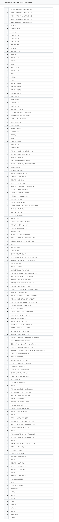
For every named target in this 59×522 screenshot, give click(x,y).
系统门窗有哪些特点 (16, 263)
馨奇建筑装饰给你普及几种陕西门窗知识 (21, 279)
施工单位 (13, 482)
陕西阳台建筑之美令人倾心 (18, 469)
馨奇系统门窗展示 (15, 148)
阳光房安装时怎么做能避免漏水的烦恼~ (21, 222)
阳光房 (12, 80)
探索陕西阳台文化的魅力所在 (18, 180)
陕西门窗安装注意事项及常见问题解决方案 (22, 389)
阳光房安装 (13, 77)
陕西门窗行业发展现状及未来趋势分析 (20, 395)
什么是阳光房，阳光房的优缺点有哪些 (20, 234)
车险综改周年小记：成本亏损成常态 (20, 369)
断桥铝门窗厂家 (15, 45)
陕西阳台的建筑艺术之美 (17, 479)
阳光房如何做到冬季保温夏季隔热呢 (20, 193)
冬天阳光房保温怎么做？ (17, 199)
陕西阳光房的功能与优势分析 (18, 405)
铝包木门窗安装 (15, 99)
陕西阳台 (13, 244)
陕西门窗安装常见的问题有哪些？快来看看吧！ (23, 283)
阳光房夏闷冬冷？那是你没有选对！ (20, 196)
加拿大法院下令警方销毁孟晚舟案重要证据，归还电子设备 (26, 337)
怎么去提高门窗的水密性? (17, 308)
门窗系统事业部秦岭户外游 (18, 485)
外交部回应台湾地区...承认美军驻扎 (20, 334)
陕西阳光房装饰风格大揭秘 (18, 398)
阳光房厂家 (13, 61)
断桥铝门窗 (13, 32)
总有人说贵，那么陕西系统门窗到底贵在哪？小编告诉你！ (26, 289)
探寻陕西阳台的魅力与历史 (18, 463)
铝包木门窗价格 (15, 106)
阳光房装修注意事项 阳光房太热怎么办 (21, 305)
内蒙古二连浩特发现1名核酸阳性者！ (20, 353)
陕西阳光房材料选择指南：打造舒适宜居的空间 (23, 238)
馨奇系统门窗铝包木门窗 (17, 109)
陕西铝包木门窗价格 (16, 90)
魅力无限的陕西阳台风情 (17, 170)
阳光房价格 (13, 64)
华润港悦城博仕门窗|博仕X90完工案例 (20, 115)
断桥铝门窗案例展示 (16, 141)
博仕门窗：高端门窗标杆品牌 (18, 254)
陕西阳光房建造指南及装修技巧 (19, 411)
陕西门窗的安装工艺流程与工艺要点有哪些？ (22, 276)
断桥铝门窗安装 (15, 35)
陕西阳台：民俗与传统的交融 (18, 447)
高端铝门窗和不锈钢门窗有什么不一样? (21, 315)
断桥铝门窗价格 (15, 41)
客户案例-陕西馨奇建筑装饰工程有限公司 (21, 13)
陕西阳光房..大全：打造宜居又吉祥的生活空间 (22, 421)
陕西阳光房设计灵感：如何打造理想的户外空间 (23, 443)
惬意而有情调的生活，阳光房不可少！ (20, 270)
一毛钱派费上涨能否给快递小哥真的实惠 (21, 363)
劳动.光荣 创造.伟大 (16, 379)
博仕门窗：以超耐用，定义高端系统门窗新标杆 (23, 164)
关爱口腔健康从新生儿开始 (18, 382)
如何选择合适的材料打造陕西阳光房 (20, 408)
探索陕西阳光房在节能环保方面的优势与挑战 (22, 241)
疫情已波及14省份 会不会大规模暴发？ (21, 331)
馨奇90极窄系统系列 (16, 128)
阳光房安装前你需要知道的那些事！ (20, 225)
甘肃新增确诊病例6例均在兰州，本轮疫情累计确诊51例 (25, 344)
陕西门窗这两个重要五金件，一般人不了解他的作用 (24, 296)
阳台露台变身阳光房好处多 (18, 209)
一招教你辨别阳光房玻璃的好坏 (19, 228)
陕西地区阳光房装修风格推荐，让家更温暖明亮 (23, 186)
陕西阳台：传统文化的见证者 (18, 466)
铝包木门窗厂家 (15, 103)
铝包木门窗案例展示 (16, 122)
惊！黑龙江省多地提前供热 (18, 357)
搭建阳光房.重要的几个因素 (18, 202)
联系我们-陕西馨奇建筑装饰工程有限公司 (21, 22)
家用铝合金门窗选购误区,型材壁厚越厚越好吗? (23, 299)
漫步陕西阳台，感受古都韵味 (18, 476)
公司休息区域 (14, 488)
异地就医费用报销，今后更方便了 (19, 360)
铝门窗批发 (13, 25)
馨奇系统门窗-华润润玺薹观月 (18, 119)
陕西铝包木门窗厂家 (16, 93)
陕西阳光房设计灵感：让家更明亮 (19, 418)
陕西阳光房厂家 (15, 58)
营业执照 (13, 498)
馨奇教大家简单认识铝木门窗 (18, 318)
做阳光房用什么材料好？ (17, 212)
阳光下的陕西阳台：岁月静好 (18, 453)
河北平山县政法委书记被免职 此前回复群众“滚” (23, 347)
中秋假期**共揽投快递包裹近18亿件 (20, 376)
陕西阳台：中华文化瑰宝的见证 (19, 173)
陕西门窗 (13, 415)
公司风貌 (13, 495)
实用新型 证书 (14, 517)
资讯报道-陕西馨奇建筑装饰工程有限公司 (21, 16)
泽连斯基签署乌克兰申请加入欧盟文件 (20, 328)
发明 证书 (13, 501)
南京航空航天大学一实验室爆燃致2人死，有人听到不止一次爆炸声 (28, 350)
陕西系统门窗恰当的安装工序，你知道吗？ (22, 286)
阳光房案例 (13, 135)
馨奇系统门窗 (14, 54)
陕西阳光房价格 (15, 67)
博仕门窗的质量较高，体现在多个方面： (21, 154)
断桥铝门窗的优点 (15, 250)
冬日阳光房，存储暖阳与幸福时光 (19, 189)
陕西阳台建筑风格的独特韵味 (18, 456)
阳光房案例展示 (15, 132)
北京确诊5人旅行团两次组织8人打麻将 (20, 341)
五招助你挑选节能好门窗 (17, 157)
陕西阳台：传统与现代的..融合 (18, 183)
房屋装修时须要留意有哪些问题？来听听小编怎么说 (24, 273)
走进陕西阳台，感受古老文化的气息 (20, 450)
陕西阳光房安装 (15, 70)
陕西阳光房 (13, 74)
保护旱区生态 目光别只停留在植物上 (20, 373)
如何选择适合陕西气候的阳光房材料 (20, 427)
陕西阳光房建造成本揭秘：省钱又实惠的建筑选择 (23, 434)
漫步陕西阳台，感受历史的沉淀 (19, 177)
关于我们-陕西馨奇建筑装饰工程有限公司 (21, 19)
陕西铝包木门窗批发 (16, 86)
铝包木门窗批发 (15, 96)
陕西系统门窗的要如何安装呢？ (19, 292)
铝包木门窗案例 (15, 125)
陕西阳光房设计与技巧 (16, 267)
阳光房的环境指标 (15, 167)
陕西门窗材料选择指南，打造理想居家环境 (22, 151)
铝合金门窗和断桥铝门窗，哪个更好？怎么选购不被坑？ (25, 257)
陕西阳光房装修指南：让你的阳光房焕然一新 (22, 437)
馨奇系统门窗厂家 (15, 51)
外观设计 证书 (14, 511)
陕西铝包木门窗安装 (16, 83)
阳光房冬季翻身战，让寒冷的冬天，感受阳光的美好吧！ (25, 205)
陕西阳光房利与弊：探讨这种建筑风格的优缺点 (23, 424)
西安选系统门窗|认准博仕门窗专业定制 (21, 112)
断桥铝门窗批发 (15, 38)
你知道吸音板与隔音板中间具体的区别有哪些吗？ (23, 324)
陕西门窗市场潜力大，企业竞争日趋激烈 (21, 392)
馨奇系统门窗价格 (15, 29)
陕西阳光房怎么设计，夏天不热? (19, 321)
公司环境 (13, 492)
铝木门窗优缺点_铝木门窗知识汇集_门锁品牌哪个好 (24, 302)
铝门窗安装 (13, 48)
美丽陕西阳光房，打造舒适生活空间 (20, 402)
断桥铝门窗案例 (15, 144)
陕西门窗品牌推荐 (15, 247)
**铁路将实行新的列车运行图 (18, 366)
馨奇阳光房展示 (15, 218)
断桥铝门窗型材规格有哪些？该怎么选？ (21, 160)
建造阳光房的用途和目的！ (18, 215)
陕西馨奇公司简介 (15, 231)
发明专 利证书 (14, 514)
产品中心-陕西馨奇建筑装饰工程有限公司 (21, 9)
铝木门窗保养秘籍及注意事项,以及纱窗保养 (22, 312)
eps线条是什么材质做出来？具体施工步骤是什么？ (24, 260)
